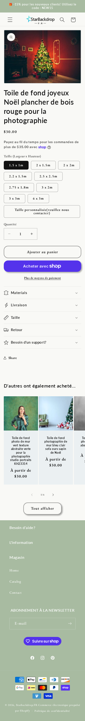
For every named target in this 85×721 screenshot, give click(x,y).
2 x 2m (68, 165)
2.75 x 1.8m (19, 187)
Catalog (15, 581)
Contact (15, 592)
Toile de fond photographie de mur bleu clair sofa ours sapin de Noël (56, 445)
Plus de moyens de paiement (42, 278)
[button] (9, 19)
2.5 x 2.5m (48, 176)
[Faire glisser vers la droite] (53, 495)
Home (14, 570)
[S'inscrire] (69, 623)
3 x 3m (14, 198)
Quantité (10, 224)
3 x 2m (47, 187)
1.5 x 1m (16, 165)
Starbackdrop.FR (27, 705)
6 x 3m (38, 198)
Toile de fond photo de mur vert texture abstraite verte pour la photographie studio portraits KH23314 (20, 450)
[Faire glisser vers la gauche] (32, 495)
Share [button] (12, 357)
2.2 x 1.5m (18, 176)
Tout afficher (42, 508)
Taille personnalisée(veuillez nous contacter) (42, 211)
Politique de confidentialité (52, 710)
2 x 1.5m (43, 165)
